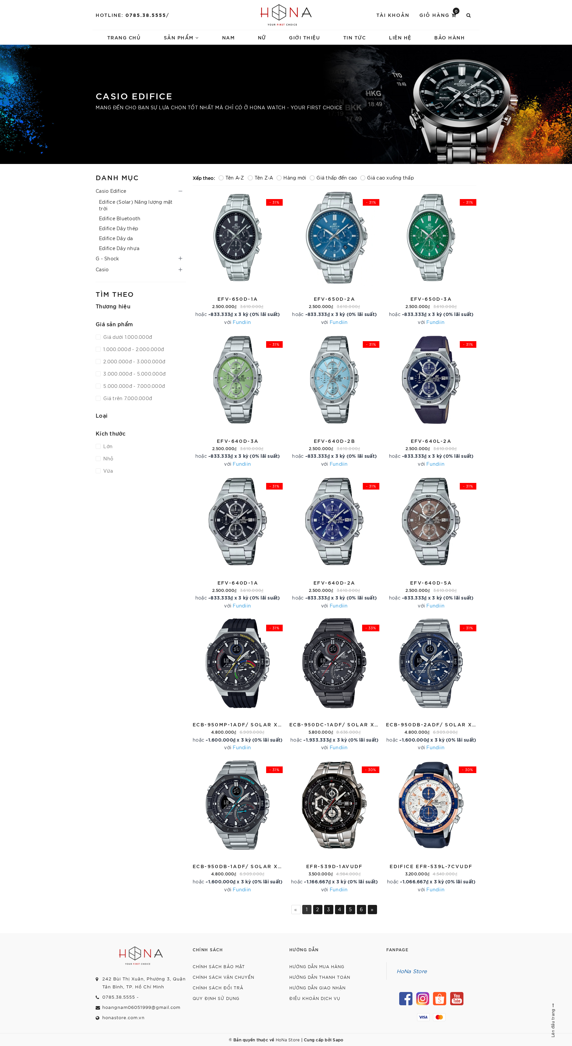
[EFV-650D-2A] (334, 257)
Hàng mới (294, 178)
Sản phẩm (180, 37)
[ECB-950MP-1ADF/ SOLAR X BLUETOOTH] (238, 683)
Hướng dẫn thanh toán (319, 976)
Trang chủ (124, 37)
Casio (102, 269)
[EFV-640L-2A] (431, 399)
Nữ (262, 37)
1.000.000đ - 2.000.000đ (133, 349)
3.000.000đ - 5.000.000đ (134, 374)
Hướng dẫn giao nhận (317, 987)
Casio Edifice (111, 191)
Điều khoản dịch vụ (314, 998)
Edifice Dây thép (118, 228)
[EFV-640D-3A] (238, 399)
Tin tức (354, 37)
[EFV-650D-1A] (238, 257)
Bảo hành (449, 37)
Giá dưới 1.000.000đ (127, 337)
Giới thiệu (304, 37)
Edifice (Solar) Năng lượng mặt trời (136, 205)
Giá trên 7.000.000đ (127, 398)
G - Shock (107, 258)
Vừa (107, 471)
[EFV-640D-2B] (334, 399)
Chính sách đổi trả (218, 987)
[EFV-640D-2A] (334, 541)
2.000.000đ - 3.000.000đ (133, 361)
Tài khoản (392, 15)
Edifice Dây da (116, 238)
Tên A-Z (234, 178)
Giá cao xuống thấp (390, 178)
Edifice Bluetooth (119, 218)
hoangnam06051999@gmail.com (141, 1007)
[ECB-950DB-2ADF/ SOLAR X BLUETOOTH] (431, 683)
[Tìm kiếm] (468, 15)
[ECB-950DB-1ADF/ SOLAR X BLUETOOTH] (238, 825)
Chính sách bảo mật (219, 966)
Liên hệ (400, 37)
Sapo (338, 1039)
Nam (228, 37)
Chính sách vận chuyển (223, 976)
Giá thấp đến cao (336, 178)
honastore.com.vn (123, 1017)
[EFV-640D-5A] (431, 541)
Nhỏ (107, 458)
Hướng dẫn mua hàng (316, 966)
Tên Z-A (264, 178)
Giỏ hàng (438, 14)
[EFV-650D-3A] (431, 257)
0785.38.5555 (145, 15)
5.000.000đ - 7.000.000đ (133, 386)
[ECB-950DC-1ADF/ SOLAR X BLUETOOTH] (334, 683)
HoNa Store (412, 971)
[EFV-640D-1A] (238, 541)
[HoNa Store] (286, 14)
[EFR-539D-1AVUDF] (334, 825)
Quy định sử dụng (216, 998)
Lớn (107, 446)
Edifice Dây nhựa (119, 248)
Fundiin (242, 322)
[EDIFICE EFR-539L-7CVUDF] (431, 825)
